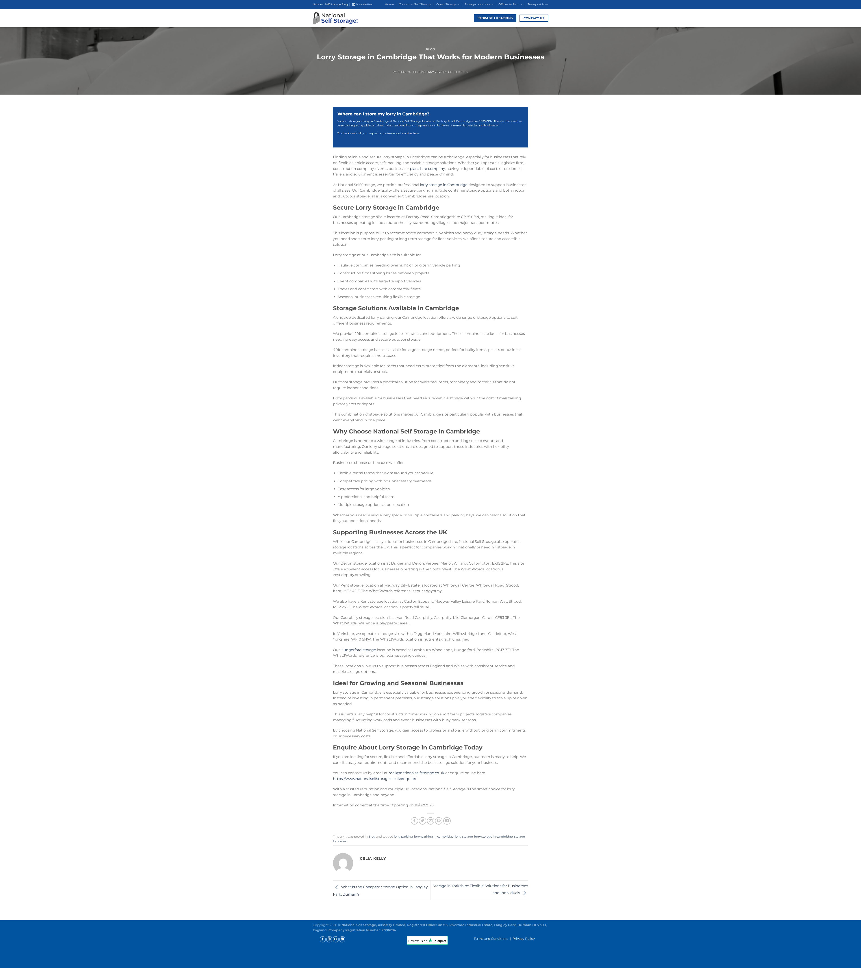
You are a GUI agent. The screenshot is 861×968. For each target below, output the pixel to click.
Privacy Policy (524, 939)
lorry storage (464, 836)
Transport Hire (538, 4)
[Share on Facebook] (414, 821)
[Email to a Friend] (430, 821)
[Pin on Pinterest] (438, 821)
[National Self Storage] (335, 18)
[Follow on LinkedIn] (342, 939)
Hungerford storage (358, 650)
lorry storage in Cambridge (443, 185)
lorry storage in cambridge (493, 836)
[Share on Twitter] (422, 821)
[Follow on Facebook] (323, 939)
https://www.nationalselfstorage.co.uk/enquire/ (374, 779)
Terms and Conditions (491, 939)
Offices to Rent (509, 4)
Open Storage (446, 4)
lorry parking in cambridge (434, 836)
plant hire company (427, 169)
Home (389, 4)
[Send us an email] (336, 939)
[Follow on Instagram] (329, 939)
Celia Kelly (458, 72)
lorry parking (403, 836)
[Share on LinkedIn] (447, 821)
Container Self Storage (415, 4)
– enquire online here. (405, 133)
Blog (430, 49)
